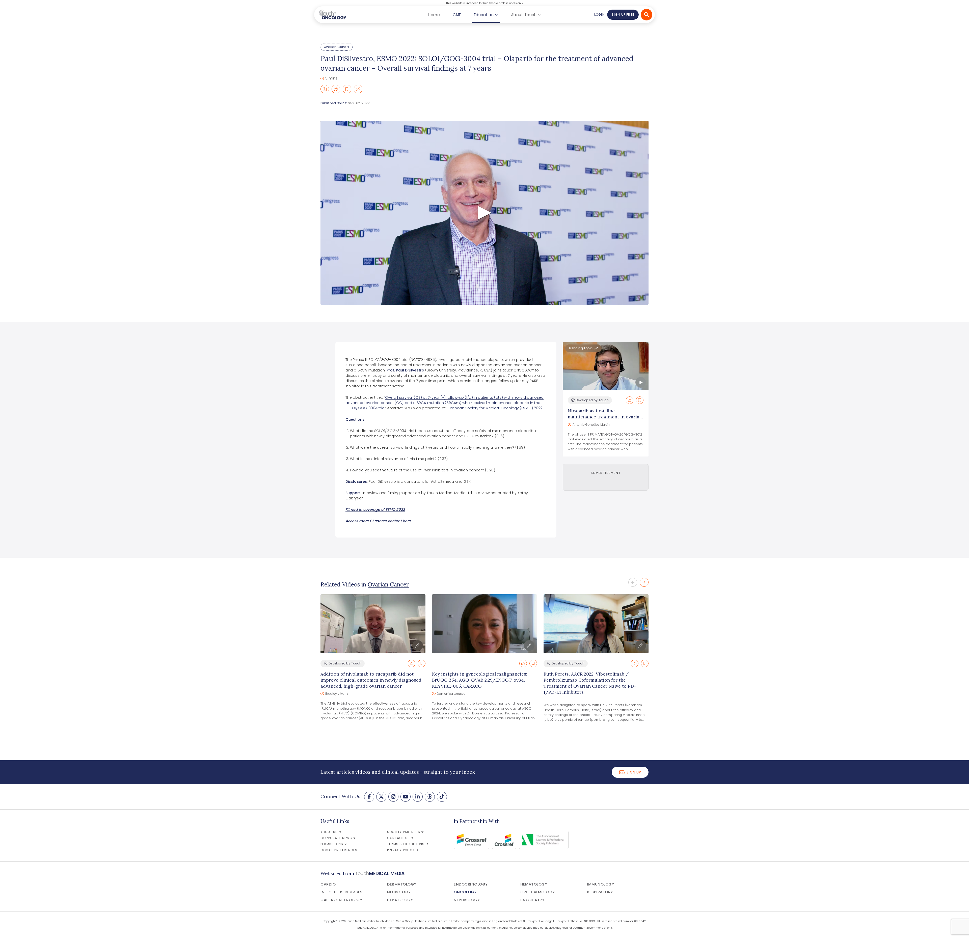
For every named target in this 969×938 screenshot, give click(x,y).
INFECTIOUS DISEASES (341, 892)
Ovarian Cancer (336, 47)
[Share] (324, 89)
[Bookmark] (347, 89)
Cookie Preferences (339, 850)
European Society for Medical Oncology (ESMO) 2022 (494, 408)
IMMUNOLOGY (600, 884)
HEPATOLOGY (400, 899)
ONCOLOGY (465, 892)
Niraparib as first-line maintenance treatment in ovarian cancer (605, 417)
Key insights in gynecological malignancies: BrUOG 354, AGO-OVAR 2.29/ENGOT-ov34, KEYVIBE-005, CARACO (479, 680)
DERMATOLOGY (401, 884)
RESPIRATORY (600, 892)
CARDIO (328, 884)
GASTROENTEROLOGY (341, 899)
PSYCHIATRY (532, 899)
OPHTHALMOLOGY (537, 892)
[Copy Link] (358, 89)
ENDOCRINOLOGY (471, 884)
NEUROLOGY (399, 892)
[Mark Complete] (336, 89)
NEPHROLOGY (467, 899)
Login (599, 14)
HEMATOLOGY (533, 884)
